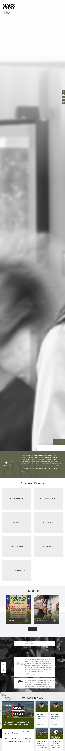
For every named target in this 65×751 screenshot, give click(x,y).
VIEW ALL (32, 628)
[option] (32, 225)
